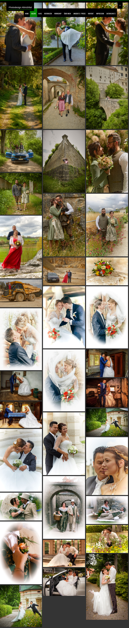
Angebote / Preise (79, 13)
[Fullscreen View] (120, 4)
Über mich (67, 13)
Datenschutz (111, 13)
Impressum (100, 13)
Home (27, 13)
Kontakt (91, 13)
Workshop (57, 13)
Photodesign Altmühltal (20, 7)
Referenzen (48, 13)
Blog (40, 13)
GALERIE (33, 13)
